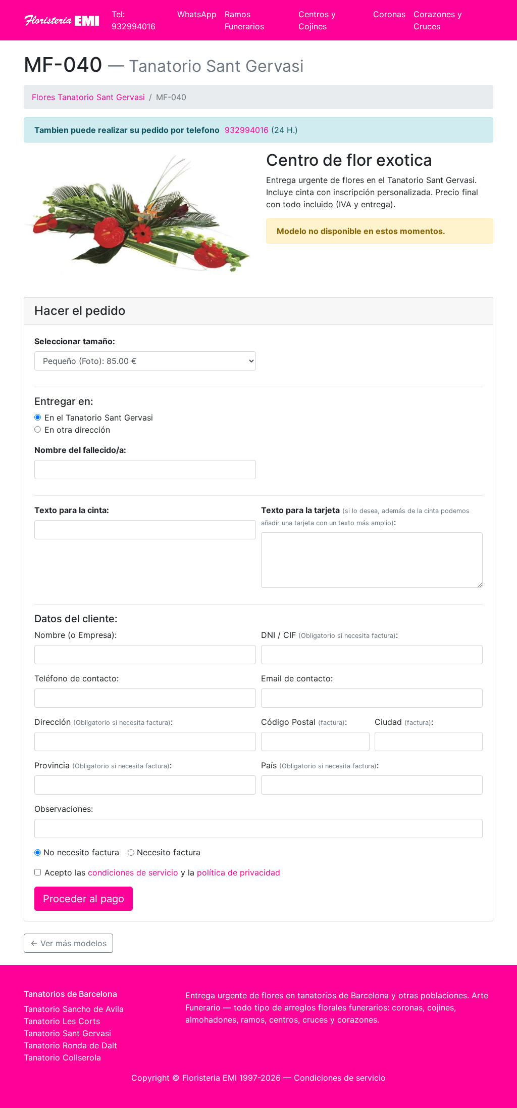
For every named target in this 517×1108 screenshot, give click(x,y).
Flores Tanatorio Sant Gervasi (88, 97)
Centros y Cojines (317, 20)
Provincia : (103, 765)
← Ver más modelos (68, 943)
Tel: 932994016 (134, 20)
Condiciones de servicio (340, 1078)
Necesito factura (168, 852)
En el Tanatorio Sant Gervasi (98, 417)
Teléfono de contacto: (76, 678)
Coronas (389, 14)
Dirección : (103, 722)
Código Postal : (304, 722)
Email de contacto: (297, 678)
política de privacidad (238, 872)
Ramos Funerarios (244, 20)
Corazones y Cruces (437, 20)
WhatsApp (197, 14)
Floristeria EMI (209, 1078)
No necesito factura (81, 852)
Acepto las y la (162, 872)
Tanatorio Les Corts (62, 1021)
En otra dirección (77, 430)
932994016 (247, 130)
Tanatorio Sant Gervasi (67, 1033)
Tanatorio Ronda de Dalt (70, 1045)
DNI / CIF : (329, 635)
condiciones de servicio (133, 872)
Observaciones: (63, 809)
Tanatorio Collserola (62, 1057)
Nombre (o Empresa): (75, 635)
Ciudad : (404, 722)
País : (320, 765)
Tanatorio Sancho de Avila (74, 1009)
